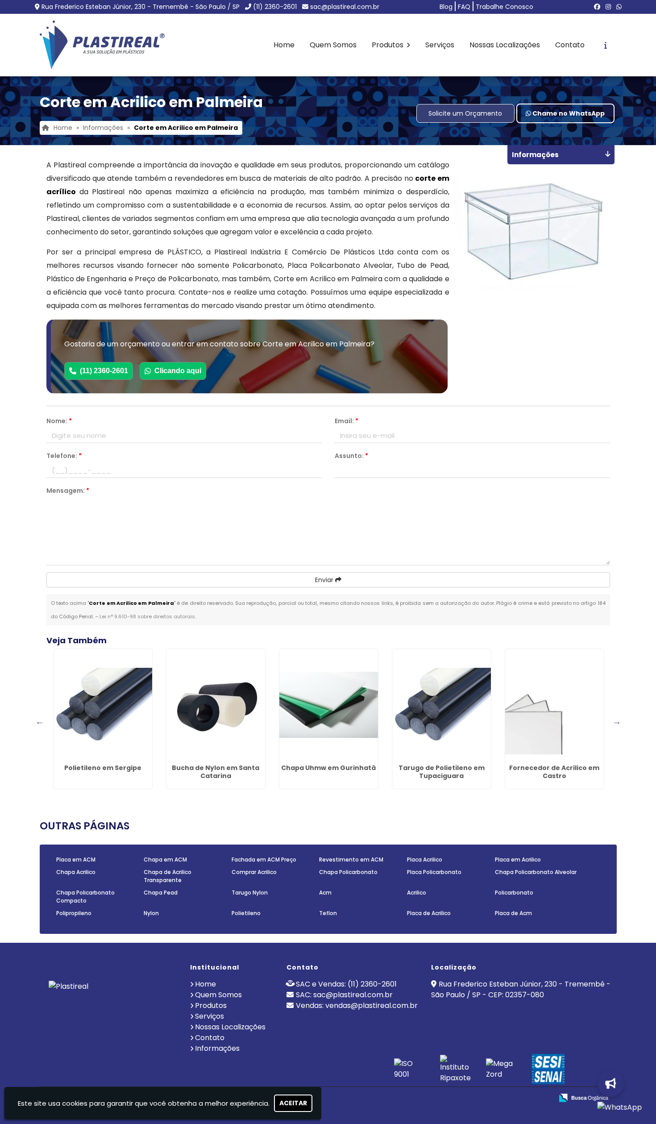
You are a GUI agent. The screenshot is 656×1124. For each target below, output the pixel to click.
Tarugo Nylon (250, 892)
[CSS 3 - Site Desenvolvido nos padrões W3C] (511, 1098)
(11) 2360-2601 (275, 6)
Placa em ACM (75, 859)
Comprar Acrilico (254, 872)
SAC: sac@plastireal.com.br (344, 995)
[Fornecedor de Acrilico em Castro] (554, 705)
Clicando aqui (177, 371)
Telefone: (64, 455)
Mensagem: (67, 490)
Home (284, 45)
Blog (446, 6)
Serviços (439, 45)
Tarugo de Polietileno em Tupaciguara (442, 771)
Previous (39, 721)
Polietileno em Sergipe (102, 767)
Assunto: (351, 455)
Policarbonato (514, 892)
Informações (217, 1048)
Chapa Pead (161, 892)
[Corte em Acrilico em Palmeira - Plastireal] (102, 45)
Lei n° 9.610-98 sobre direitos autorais (147, 616)
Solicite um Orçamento (465, 113)
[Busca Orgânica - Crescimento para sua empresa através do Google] (583, 1097)
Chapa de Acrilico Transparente (167, 876)
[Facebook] (597, 6)
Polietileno (246, 913)
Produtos (388, 45)
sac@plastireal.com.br (344, 6)
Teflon (328, 913)
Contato (570, 45)
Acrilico (416, 892)
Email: (346, 420)
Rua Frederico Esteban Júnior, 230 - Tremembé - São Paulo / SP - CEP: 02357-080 (520, 989)
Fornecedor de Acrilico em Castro (554, 771)
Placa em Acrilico (518, 859)
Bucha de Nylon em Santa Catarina (215, 771)
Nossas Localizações (504, 45)
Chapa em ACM (165, 859)
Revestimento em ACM (351, 859)
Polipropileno (73, 913)
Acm (325, 892)
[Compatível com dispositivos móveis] (542, 1098)
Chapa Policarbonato (348, 872)
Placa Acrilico (424, 859)
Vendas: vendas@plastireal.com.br (357, 1005)
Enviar (325, 579)
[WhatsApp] (619, 6)
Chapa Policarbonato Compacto (85, 896)
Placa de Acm (513, 913)
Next (616, 721)
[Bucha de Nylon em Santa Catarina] (215, 705)
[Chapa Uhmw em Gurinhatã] (328, 705)
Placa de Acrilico (429, 913)
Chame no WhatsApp (568, 113)
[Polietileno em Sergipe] (103, 705)
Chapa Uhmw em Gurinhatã (328, 767)
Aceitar (293, 1103)
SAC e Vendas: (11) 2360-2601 (346, 984)
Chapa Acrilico (75, 872)
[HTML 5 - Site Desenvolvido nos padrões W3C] (480, 1098)
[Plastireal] (111, 1005)
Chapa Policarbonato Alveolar (536, 872)
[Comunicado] (607, 1083)
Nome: (59, 420)
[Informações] (605, 45)
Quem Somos (333, 45)
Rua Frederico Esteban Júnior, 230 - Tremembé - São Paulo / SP (141, 6)
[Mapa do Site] (457, 1098)
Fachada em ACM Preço (264, 859)
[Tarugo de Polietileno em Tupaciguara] (441, 705)
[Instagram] (608, 6)
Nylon (151, 913)
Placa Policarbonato (434, 872)
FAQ (464, 6)
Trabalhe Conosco (504, 6)
